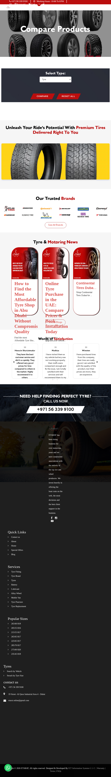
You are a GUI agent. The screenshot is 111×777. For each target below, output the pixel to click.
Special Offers (17, 550)
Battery (14, 585)
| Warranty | (101, 768)
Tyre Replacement (18, 606)
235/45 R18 (16, 654)
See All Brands (55, 225)
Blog (13, 554)
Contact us (15, 537)
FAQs (59, 771)
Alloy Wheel (16, 593)
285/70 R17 (16, 645)
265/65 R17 (16, 637)
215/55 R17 (16, 632)
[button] (14, 362)
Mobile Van (16, 598)
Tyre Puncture (17, 602)
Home (13, 546)
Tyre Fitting (16, 572)
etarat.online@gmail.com (18, 700)
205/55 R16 (16, 628)
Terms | (53, 771)
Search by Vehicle (14, 671)
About (13, 541)
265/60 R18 (16, 624)
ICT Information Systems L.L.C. (82, 768)
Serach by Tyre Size (14, 676)
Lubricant (15, 589)
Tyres (13, 580)
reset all (68, 96)
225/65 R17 (16, 641)
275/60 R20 (16, 650)
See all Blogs (55, 322)
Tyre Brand (16, 576)
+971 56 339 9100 (19, 1)
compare (42, 96)
